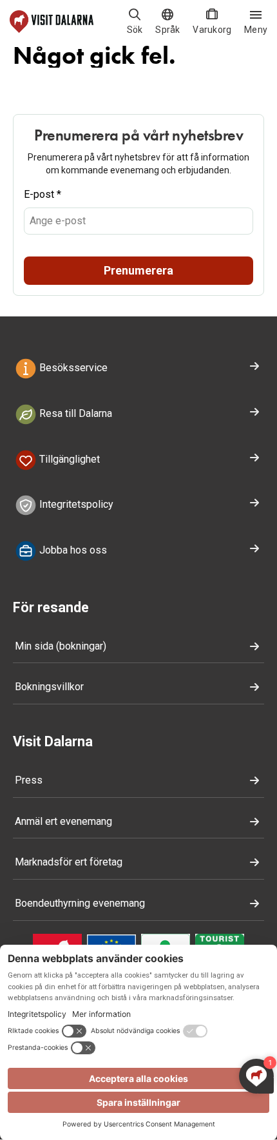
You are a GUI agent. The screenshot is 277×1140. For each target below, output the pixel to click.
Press (29, 780)
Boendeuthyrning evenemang (80, 903)
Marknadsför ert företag (68, 862)
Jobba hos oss (72, 550)
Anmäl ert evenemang (63, 821)
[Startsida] (51, 21)
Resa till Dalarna (74, 413)
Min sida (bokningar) (60, 646)
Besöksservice (72, 368)
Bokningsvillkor (49, 687)
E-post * (42, 194)
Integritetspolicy (75, 505)
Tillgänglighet (68, 459)
